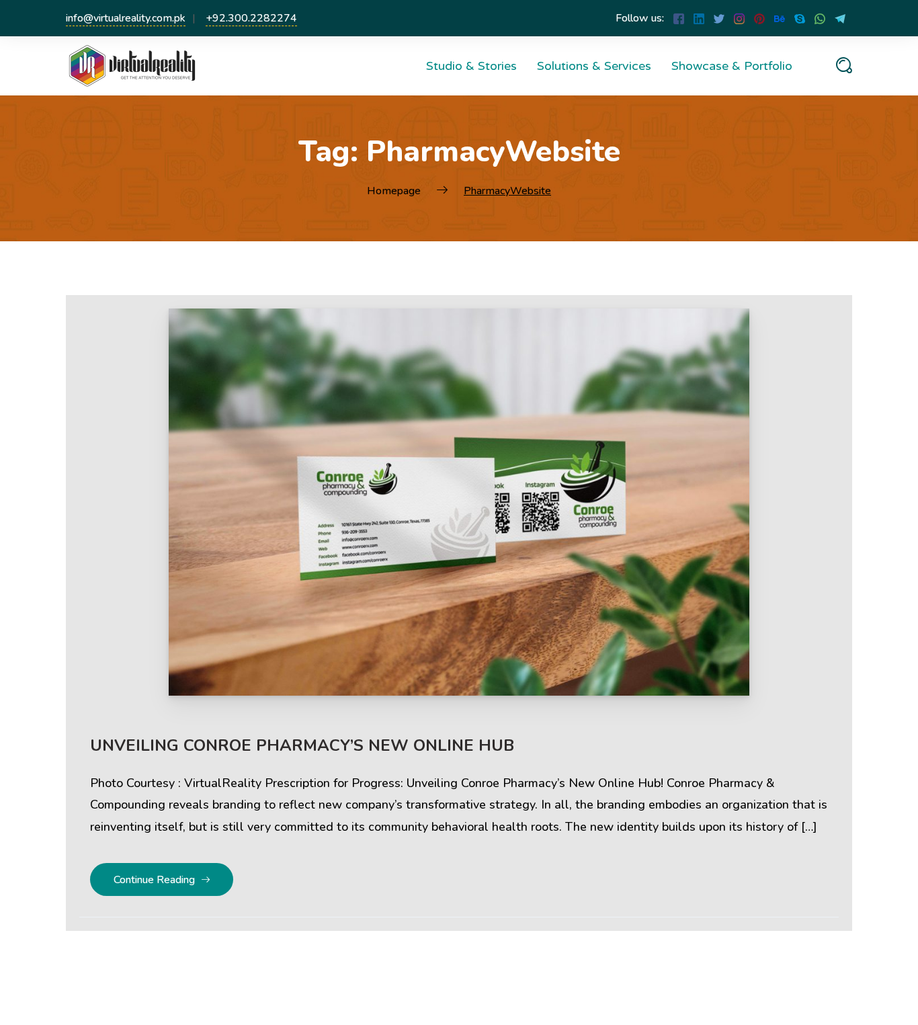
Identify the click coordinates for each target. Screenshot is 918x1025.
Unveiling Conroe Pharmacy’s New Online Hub (302, 745)
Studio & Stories (471, 66)
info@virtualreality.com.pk (125, 18)
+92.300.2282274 (251, 18)
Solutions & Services (594, 66)
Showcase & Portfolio (731, 66)
